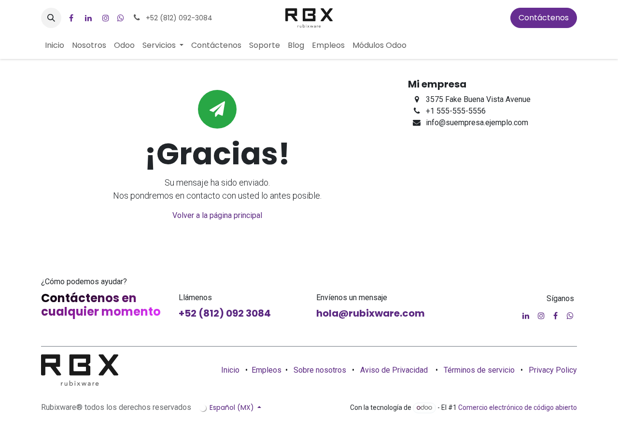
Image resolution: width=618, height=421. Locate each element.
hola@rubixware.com (370, 313)
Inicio (230, 370)
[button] (51, 18)
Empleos (266, 370)
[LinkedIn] (88, 18)
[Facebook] (71, 18)
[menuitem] (54, 45)
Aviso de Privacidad (394, 370)
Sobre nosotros (320, 370)
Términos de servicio (479, 370)
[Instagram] (105, 18)
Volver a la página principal (217, 215)
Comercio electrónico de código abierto (517, 407)
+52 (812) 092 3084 (225, 313)
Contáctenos (544, 17)
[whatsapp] (120, 18)
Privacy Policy (553, 370)
